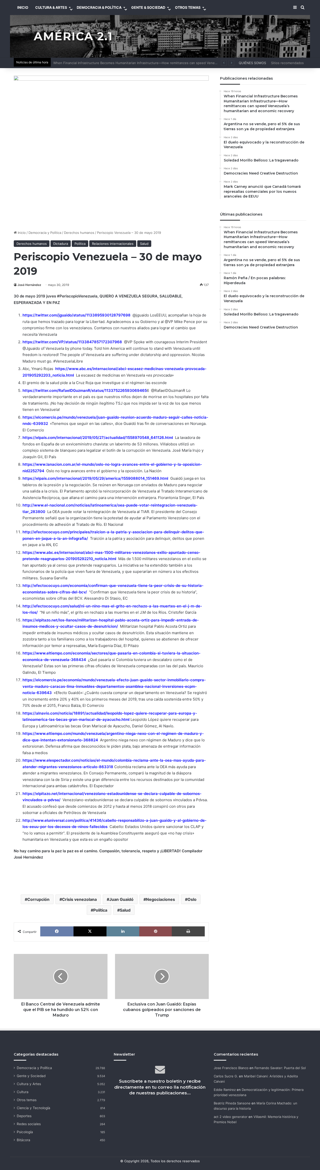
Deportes (24, 1116)
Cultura (22, 1092)
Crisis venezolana (79, 899)
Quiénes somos (252, 63)
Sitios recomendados (287, 63)
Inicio (21, 233)
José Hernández (29, 285)
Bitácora (23, 1140)
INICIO (22, 7)
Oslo (192, 899)
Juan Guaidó (121, 899)
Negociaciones (160, 899)
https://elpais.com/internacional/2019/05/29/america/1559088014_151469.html (95, 478)
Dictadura (60, 244)
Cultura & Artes (51, 7)
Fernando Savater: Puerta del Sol (280, 1068)
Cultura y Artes (29, 1084)
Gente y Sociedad (31, 1076)
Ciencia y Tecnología (33, 1108)
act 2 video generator (231, 1117)
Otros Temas (187, 7)
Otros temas (26, 1100)
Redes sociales (29, 1124)
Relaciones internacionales (113, 244)
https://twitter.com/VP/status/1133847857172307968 (72, 342)
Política (80, 244)
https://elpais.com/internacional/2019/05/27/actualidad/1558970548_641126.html (97, 437)
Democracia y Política (44, 233)
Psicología (25, 1132)
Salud (144, 244)
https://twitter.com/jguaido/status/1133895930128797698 (76, 315)
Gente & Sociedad (148, 7)
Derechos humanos (79, 233)
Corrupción (38, 899)
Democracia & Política (99, 7)
